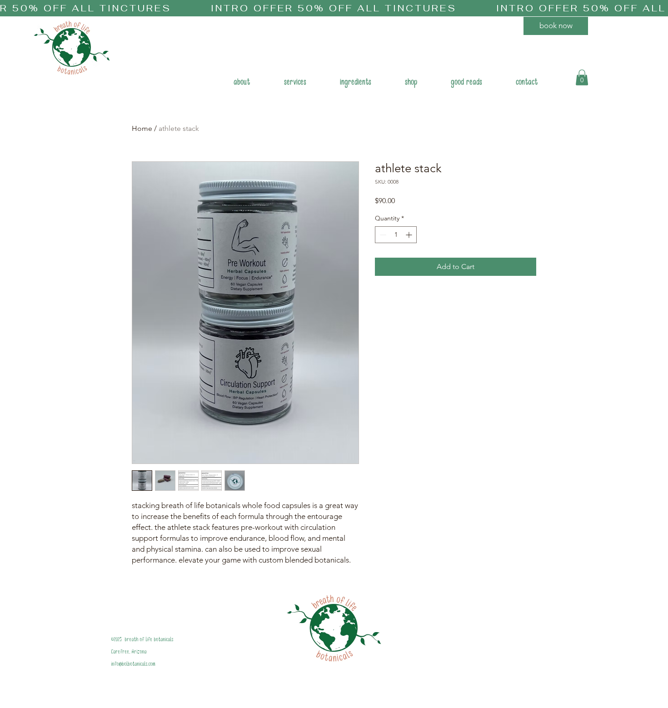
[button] (295, 83)
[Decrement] (382, 235)
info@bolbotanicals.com (133, 664)
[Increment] (409, 235)
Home (142, 128)
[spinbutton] (396, 235)
